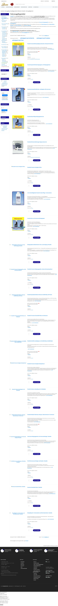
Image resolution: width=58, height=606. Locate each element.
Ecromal (3, 24)
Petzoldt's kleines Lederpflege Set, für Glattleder (36, 389)
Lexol (3, 37)
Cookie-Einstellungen (24, 568)
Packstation (35, 568)
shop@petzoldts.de (3, 1)
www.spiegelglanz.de (25, 32)
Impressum (35, 573)
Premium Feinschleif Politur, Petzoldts (34, 487)
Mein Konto (22, 564)
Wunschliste (22, 561)
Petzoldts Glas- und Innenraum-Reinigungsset (36, 218)
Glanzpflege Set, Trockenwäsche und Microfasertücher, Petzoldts (39, 512)
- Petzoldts (29, 54)
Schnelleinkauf (4, 110)
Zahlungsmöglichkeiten (37, 565)
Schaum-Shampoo (18, 25)
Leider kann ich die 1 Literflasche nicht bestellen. (4, 129)
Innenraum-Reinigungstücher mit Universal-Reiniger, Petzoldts (39, 436)
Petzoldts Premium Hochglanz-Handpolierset (35, 363)
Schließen (1, 604)
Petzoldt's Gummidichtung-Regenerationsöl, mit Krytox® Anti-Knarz (40, 43)
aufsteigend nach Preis (18, 40)
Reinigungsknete (13, 23)
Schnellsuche (5, 95)
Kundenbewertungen (37, 577)
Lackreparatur (4, 34)
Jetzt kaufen (37, 82)
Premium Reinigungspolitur (44, 22)
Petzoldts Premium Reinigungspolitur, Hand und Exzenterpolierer (39, 269)
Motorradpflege (3, 46)
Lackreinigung (4, 33)
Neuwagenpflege (4, 49)
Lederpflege (4, 36)
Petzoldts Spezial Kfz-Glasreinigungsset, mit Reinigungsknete (38, 64)
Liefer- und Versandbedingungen (38, 564)
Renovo (3, 59)
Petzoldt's (12, 16)
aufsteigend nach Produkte (43, 38)
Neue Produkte (4, 47)
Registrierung (46, 1)
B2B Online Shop (15, 31)
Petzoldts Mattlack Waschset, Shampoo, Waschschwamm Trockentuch (40, 414)
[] (47, 35)
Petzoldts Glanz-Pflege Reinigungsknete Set (35, 116)
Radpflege (3, 55)
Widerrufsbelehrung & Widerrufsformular (36, 571)
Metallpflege (4, 42)
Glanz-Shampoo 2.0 (45, 24)
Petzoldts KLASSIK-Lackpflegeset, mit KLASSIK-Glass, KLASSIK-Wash (40, 340)
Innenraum (3, 28)
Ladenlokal (3, 64)
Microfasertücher (4, 44)
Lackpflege (3, 32)
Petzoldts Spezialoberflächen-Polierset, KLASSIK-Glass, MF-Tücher (39, 294)
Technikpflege (4, 61)
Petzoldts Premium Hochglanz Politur (34, 167)
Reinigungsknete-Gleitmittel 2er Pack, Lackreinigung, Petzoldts (39, 244)
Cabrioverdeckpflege (4, 23)
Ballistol (3, 21)
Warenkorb (3, 117)
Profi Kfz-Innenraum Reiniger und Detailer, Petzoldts (37, 460)
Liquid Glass (4, 38)
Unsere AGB (35, 574)
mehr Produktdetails (51, 49)
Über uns (35, 561)
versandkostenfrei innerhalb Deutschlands (35, 157)
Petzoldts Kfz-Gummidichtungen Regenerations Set (37, 141)
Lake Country (4, 35)
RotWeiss (3, 60)
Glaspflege (3, 27)
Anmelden (42, 1)
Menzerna (3, 41)
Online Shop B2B (4, 65)
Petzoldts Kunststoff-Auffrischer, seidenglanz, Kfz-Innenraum (39, 89)
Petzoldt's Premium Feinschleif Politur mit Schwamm (37, 315)
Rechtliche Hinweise (37, 569)
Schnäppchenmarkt (4, 66)
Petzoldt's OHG (5, 586)
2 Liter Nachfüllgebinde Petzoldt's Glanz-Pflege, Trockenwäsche (39, 192)
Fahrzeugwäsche (4, 26)
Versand (32, 79)
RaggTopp (3, 56)
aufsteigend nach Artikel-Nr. (27, 38)
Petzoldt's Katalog (36, 563)
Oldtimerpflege (4, 50)
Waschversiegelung (27, 25)
